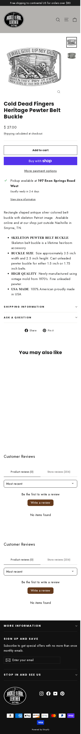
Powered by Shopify (40, 729)
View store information (23, 199)
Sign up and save (21, 639)
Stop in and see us (22, 675)
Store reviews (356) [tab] (58, 472)
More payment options (40, 171)
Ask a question (18, 317)
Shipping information (24, 306)
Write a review (40, 502)
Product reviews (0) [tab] (22, 472)
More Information (22, 626)
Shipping (9, 133)
